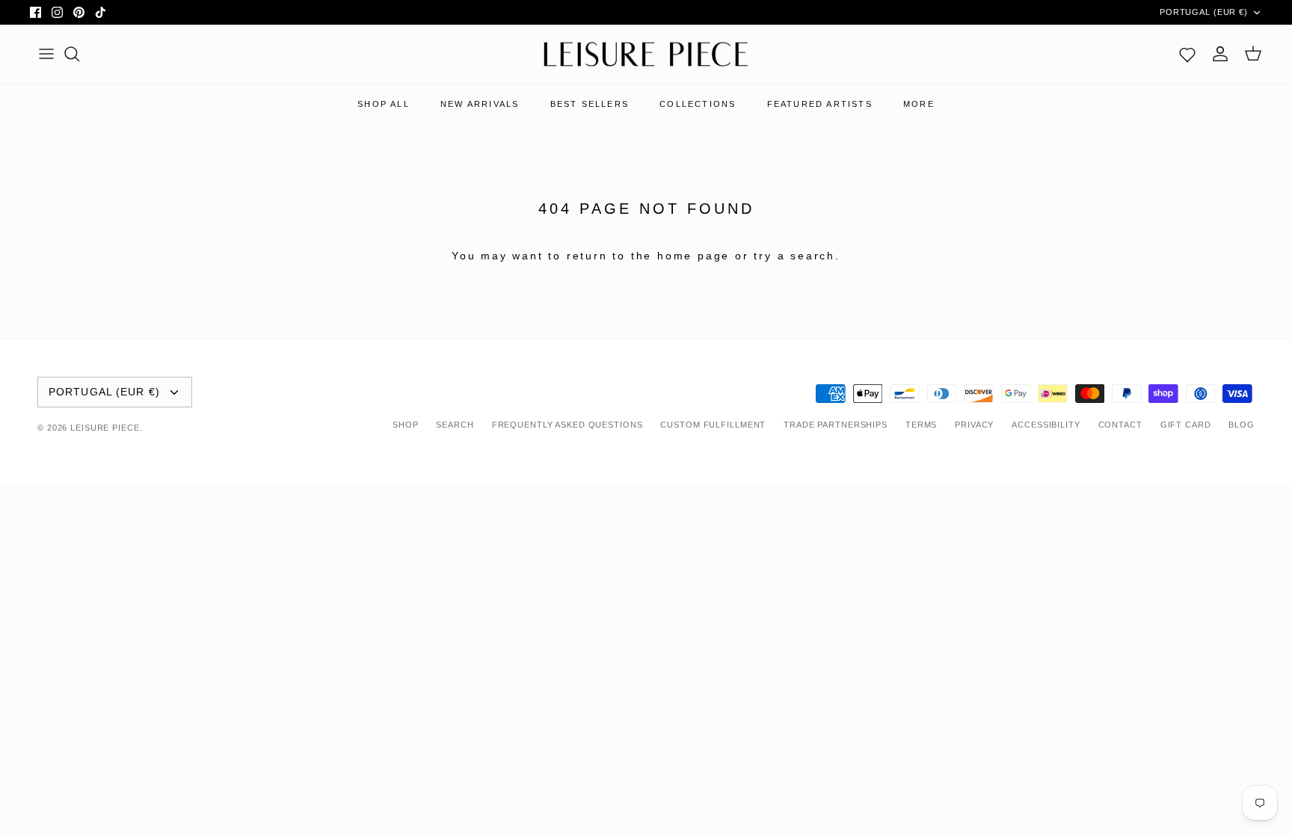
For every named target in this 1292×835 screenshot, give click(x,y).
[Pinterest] (78, 12)
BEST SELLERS (589, 103)
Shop (406, 424)
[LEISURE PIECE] (646, 55)
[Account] (1220, 54)
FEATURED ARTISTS (820, 103)
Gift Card (1185, 424)
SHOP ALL (383, 103)
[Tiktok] (100, 12)
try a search (794, 256)
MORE (919, 103)
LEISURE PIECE (104, 427)
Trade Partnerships (836, 424)
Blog (1241, 424)
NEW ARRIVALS (479, 103)
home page (693, 256)
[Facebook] (35, 12)
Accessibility (1046, 424)
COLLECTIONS (697, 103)
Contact (1120, 424)
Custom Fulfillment (713, 424)
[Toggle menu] (46, 53)
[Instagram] (57, 12)
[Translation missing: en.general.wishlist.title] (1187, 54)
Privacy (974, 424)
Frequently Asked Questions (567, 424)
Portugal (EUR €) (1204, 11)
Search (454, 424)
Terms (921, 424)
